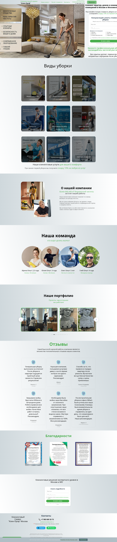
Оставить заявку (57, 501)
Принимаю (83, 539)
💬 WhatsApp (51, 527)
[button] (52, 334)
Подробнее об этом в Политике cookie (69, 539)
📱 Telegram (41, 527)
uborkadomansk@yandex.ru (47, 522)
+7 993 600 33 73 (47, 519)
